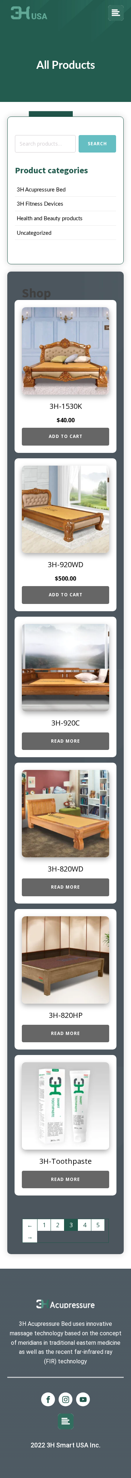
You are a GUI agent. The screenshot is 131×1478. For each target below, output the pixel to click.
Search (97, 144)
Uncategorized (34, 233)
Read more (65, 741)
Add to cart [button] (66, 436)
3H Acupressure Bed (41, 190)
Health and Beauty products (50, 218)
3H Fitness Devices (40, 204)
